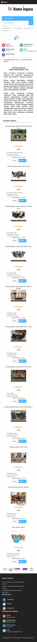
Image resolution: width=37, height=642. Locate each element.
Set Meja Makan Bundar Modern (18, 487)
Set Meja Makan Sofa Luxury (18, 447)
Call (23, 160)
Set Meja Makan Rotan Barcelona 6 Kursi (18, 367)
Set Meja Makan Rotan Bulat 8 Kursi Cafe (18, 246)
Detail (14, 160)
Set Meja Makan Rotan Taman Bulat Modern (18, 407)
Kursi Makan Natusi (18, 527)
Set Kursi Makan (18, 28)
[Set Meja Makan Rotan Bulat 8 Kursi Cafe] (18, 261)
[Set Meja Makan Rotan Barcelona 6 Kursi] (18, 382)
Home (18, 60)
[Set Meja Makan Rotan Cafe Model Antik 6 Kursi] (18, 141)
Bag (19, 37)
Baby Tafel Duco (28, 28)
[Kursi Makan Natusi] (18, 546)
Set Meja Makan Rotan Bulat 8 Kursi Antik (18, 326)
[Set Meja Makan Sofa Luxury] (18, 466)
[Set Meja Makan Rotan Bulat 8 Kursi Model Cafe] (18, 221)
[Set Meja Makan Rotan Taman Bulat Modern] (18, 422)
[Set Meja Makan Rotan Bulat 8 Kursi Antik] (18, 341)
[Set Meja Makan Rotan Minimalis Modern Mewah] (18, 301)
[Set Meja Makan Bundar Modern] (18, 506)
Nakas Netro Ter (7, 28)
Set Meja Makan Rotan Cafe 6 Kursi (18, 166)
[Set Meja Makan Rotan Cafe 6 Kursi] (18, 181)
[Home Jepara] (21, 10)
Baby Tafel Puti (7, 30)
